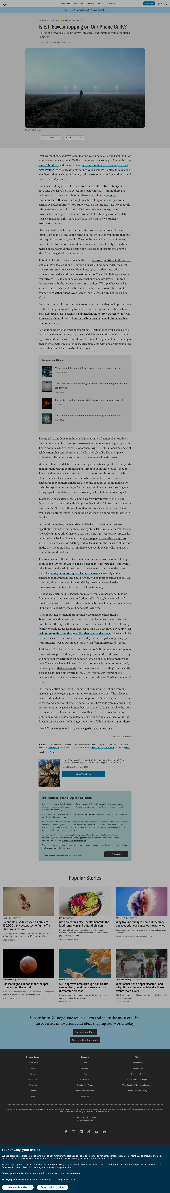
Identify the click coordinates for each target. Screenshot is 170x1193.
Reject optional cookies (52, 1187)
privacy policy (17, 1173)
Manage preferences (13, 1179)
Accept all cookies (17, 1187)
